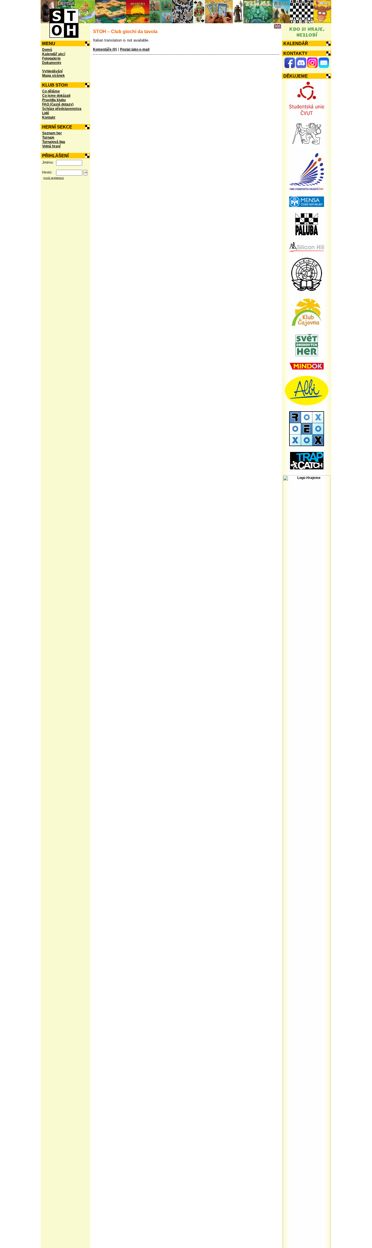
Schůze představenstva (61, 109)
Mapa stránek (53, 76)
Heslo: (47, 172)
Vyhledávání (52, 71)
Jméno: (48, 162)
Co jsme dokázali (56, 96)
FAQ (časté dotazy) (58, 104)
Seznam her (52, 133)
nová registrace (53, 177)
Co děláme (51, 91)
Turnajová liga (53, 142)
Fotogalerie (51, 58)
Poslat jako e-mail (134, 49)
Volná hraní (51, 146)
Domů (47, 50)
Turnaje (48, 137)
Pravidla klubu (54, 100)
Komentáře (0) (105, 49)
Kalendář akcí (53, 54)
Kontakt (48, 117)
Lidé (45, 113)
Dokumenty (51, 63)
